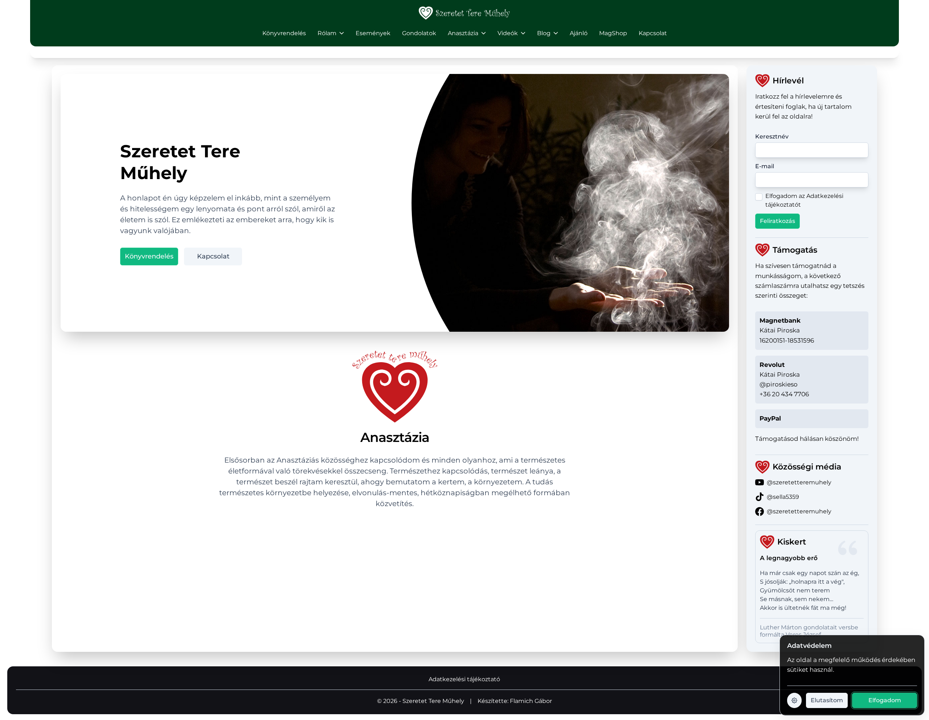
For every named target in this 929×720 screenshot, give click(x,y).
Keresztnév (772, 136)
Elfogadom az (804, 200)
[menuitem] (284, 33)
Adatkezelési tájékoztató (464, 679)
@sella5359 (783, 496)
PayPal (770, 418)
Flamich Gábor (531, 701)
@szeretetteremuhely (799, 482)
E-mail (764, 166)
